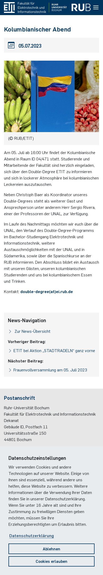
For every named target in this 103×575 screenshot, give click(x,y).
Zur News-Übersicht (31, 331)
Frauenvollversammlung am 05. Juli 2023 (50, 369)
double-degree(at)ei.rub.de (46, 291)
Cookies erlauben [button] (51, 561)
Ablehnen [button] (51, 548)
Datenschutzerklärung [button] (31, 535)
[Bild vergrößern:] (51, 97)
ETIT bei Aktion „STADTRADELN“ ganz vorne (54, 350)
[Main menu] (96, 7)
